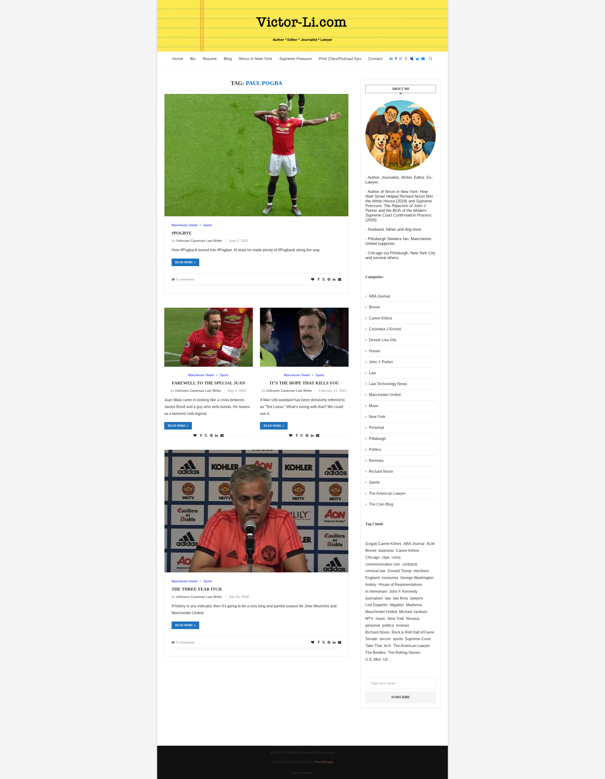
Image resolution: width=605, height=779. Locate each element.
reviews (402, 625)
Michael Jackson (413, 612)
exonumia (390, 578)
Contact (375, 58)
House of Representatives (400, 585)
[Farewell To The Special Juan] (208, 337)
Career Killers (380, 318)
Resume (210, 58)
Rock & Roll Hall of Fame (413, 632)
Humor (374, 351)
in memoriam (376, 591)
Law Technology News (388, 384)
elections (421, 571)
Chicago (372, 557)
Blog (228, 58)
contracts (409, 564)
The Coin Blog (381, 504)
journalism (374, 598)
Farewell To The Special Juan (208, 383)
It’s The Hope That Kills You (304, 383)
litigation (397, 605)
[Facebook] (396, 58)
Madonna (414, 605)
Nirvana (412, 619)
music (380, 619)
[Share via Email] (339, 279)
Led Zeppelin (376, 605)
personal (372, 625)
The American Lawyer (387, 493)
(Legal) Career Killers (383, 544)
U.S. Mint (373, 659)
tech (387, 646)
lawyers (416, 598)
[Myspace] (411, 58)
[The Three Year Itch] (256, 511)
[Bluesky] (417, 58)
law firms (400, 598)
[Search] (430, 58)
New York (377, 417)
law (388, 598)
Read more (184, 262)
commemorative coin (382, 564)
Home (177, 58)
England (372, 578)
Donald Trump (399, 571)
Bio (193, 58)
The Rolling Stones (404, 653)
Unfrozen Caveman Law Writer (199, 241)
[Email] (423, 58)
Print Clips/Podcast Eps (340, 58)
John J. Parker (381, 362)
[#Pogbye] (256, 155)
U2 (385, 659)
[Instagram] (400, 58)
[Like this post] (312, 279)
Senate (371, 639)
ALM (430, 544)
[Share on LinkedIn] (334, 279)
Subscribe (400, 697)
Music (374, 406)
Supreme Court (418, 639)
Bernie (374, 307)
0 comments (185, 279)
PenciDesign (324, 762)
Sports (374, 482)
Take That (373, 646)
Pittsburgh (377, 439)
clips (385, 557)
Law (372, 373)
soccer (385, 639)
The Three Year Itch (197, 589)
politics (388, 625)
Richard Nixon (381, 471)
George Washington (417, 578)
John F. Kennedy (403, 591)
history (370, 585)
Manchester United (385, 395)
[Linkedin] (391, 58)
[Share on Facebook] (319, 279)
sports (398, 639)
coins (396, 557)
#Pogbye (182, 233)
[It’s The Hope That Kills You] (304, 337)
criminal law (375, 571)
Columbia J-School (385, 329)
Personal (376, 428)
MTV (369, 619)
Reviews (376, 461)
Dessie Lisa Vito (382, 340)
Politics (375, 449)
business (386, 551)
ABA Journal (379, 296)
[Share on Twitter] (323, 279)
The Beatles (375, 653)
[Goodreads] (406, 58)
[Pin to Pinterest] (329, 279)
